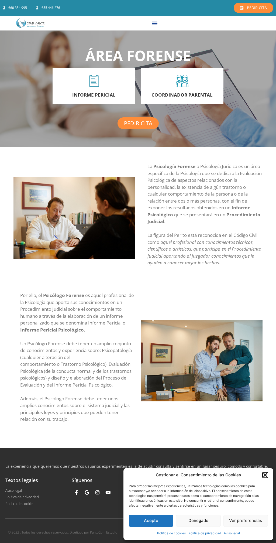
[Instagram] (97, 492)
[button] (265, 475)
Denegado (198, 520)
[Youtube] (107, 492)
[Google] (86, 492)
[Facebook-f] (76, 492)
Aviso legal (232, 533)
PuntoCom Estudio (103, 532)
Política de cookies (171, 533)
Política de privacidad (204, 533)
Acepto (151, 520)
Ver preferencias (245, 520)
